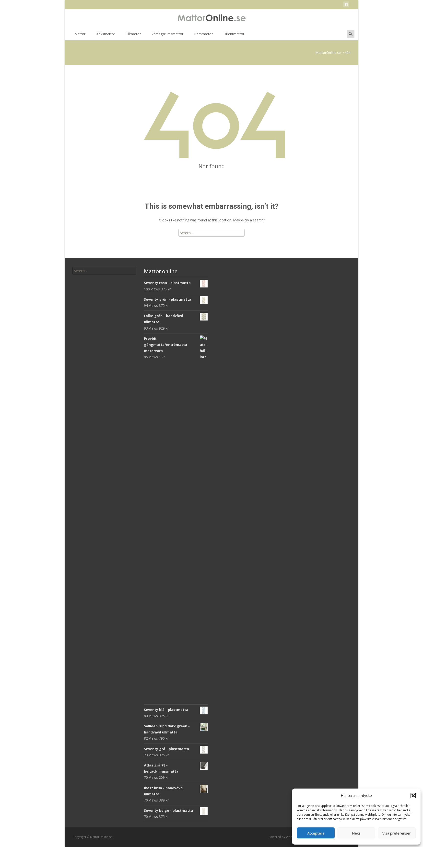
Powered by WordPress (285, 837)
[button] (413, 795)
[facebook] (346, 5)
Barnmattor (203, 34)
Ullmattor (133, 34)
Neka (356, 833)
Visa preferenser (396, 833)
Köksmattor (105, 34)
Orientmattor (233, 34)
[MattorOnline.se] (211, 18)
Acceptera (315, 833)
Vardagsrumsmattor (167, 34)
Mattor (79, 34)
